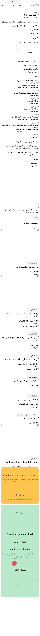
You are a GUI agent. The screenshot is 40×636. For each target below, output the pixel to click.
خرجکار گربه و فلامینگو (31, 109)
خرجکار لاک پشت (33, 101)
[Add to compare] (36, 259)
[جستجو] (9, 5)
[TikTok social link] (27, 1)
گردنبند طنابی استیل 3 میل (27, 267)
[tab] (20, 132)
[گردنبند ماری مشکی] (34, 406)
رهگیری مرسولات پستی (14, 1)
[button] (23, 415)
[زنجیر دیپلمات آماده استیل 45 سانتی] (20, 438)
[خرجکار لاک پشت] (32, 99)
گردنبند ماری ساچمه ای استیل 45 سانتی (21, 359)
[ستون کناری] (37, 598)
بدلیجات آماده (21, 22)
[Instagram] (14, 563)
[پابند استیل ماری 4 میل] (36, 388)
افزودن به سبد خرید (23, 61)
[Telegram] (20, 563)
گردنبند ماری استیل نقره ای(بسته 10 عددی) (25, 117)
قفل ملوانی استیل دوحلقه (30, 85)
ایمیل (36, 198)
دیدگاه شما (35, 166)
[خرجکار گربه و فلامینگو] (33, 107)
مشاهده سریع (30, 259)
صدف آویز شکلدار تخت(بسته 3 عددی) (26, 93)
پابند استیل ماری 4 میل (28, 399)
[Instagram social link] (32, 1)
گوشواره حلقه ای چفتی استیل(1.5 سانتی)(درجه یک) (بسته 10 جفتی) (20, 126)
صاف (30, 52)
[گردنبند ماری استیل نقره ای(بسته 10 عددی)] (36, 115)
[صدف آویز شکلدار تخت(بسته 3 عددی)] (30, 91)
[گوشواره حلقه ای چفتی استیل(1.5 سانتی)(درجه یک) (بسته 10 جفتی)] (30, 123)
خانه (37, 22)
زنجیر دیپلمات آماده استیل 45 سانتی (22, 462)
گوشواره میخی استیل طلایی (26, 380)
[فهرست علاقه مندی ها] (25, 259)
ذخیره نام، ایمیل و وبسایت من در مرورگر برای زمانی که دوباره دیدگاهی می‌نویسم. (21, 211)
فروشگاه (31, 22)
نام (37, 189)
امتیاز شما (35, 159)
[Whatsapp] (25, 563)
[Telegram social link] (24, 1)
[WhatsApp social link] (29, 1)
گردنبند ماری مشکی (30, 418)
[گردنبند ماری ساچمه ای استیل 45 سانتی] (30, 347)
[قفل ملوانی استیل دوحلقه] (32, 83)
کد (37, 50)
